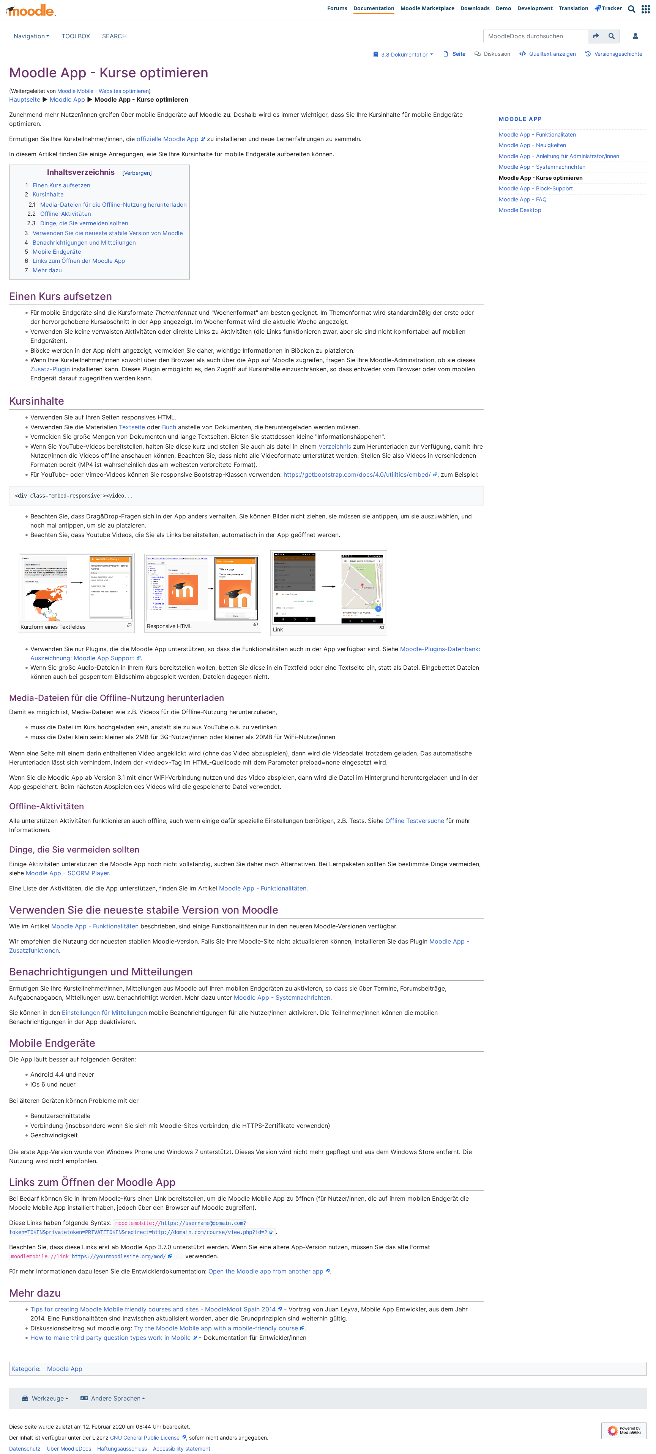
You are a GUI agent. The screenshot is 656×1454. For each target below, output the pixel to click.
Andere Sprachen (115, 1398)
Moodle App (67, 99)
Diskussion (497, 53)
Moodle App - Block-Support (536, 188)
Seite (459, 53)
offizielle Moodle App (168, 139)
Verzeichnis (335, 446)
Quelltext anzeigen (552, 53)
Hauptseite (24, 99)
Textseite (132, 427)
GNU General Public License (145, 1437)
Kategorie (25, 1368)
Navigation (29, 36)
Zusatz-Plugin (50, 369)
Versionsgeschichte (618, 53)
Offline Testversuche (414, 820)
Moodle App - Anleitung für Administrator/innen (559, 156)
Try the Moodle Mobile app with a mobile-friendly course (216, 1328)
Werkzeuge (48, 1398)
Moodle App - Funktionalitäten (537, 134)
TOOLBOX (76, 36)
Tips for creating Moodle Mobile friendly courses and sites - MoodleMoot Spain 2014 (153, 1309)
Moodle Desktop (520, 210)
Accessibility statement (181, 1448)
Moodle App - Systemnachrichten (542, 166)
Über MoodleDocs (69, 1448)
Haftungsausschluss (122, 1448)
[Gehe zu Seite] (596, 36)
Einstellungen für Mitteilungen (104, 1012)
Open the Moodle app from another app (265, 1271)
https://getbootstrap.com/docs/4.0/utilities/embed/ (357, 474)
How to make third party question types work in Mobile (110, 1337)
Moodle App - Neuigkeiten (532, 145)
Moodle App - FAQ (523, 199)
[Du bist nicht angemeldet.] (637, 36)
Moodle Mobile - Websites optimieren (103, 91)
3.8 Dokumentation (403, 54)
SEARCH (114, 36)
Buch (169, 427)
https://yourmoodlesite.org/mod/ (119, 1256)
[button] (646, 9)
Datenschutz (25, 1448)
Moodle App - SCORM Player (67, 873)
